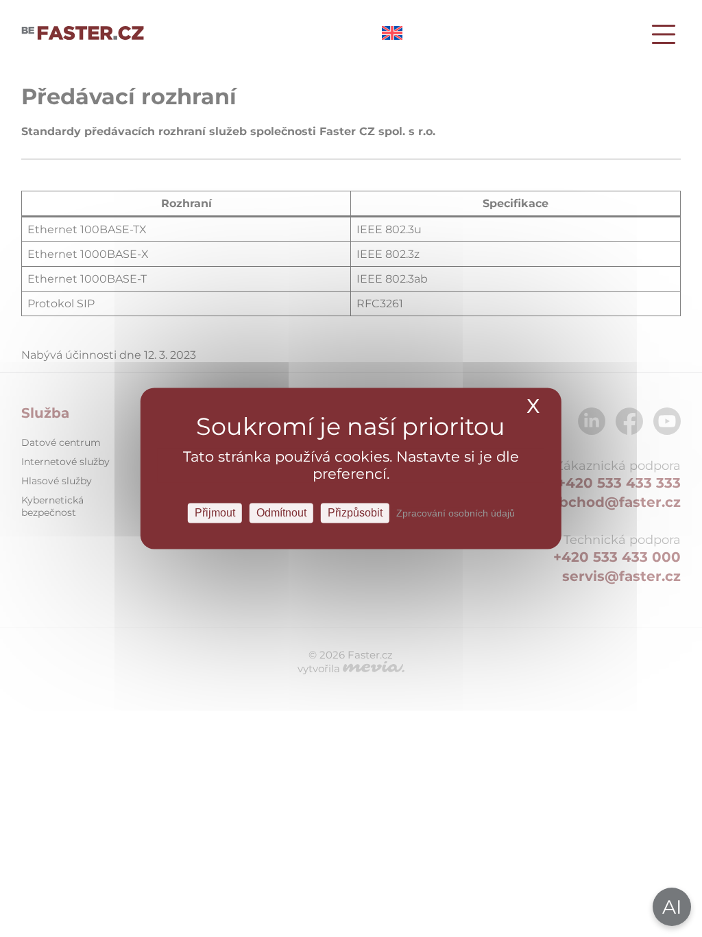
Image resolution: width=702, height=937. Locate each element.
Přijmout (215, 513)
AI (671, 906)
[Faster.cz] (83, 34)
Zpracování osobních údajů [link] (455, 513)
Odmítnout (281, 513)
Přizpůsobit (355, 513)
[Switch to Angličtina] (392, 36)
